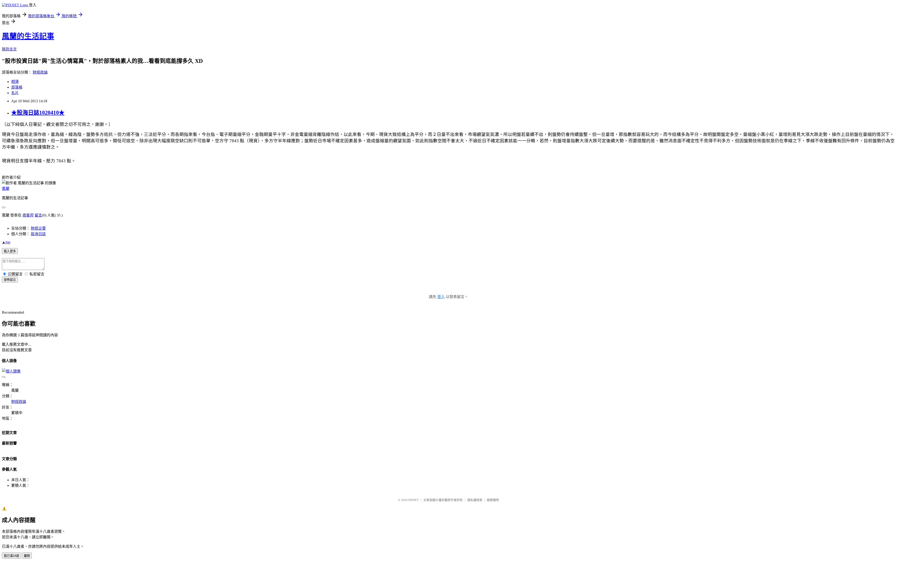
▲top (6, 242)
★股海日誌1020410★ (37, 113)
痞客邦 (28, 215)
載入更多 (10, 251)
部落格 (16, 87)
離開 (27, 556)
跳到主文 (9, 49)
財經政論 (40, 72)
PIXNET (413, 500)
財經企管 (38, 228)
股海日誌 (38, 234)
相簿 (15, 82)
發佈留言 (10, 279)
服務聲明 (493, 500)
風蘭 (5, 189)
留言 (38, 215)
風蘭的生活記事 (28, 36)
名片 (15, 93)
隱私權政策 (474, 500)
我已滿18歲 (11, 556)
